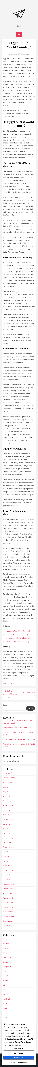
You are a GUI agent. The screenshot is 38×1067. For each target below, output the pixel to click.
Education (6, 976)
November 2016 (8, 916)
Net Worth (6, 999)
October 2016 (8, 921)
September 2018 (9, 889)
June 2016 (6, 926)
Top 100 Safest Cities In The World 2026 (17, 728)
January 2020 (7, 875)
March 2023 (7, 833)
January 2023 (7, 842)
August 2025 (7, 782)
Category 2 (7, 957)
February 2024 (8, 819)
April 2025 (6, 796)
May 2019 (6, 879)
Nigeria (5, 1004)
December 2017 (8, 902)
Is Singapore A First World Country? (18, 638)
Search (5, 705)
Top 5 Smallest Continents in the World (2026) (19, 739)
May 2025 (6, 791)
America (6, 943)
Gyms (5, 990)
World (10, 683)
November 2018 (8, 884)
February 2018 (8, 898)
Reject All (18, 1053)
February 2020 (8, 870)
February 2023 (8, 838)
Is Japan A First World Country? (17, 635)
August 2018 (7, 893)
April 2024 (6, 810)
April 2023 (6, 828)
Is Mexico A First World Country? (17, 642)
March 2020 (7, 865)
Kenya (5, 994)
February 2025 (8, 805)
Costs (5, 971)
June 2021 (6, 852)
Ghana (5, 985)
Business (6, 948)
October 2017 (7, 912)
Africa (5, 939)
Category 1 (7, 953)
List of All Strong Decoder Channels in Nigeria (10, 694)
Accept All (18, 1058)
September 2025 (9, 778)
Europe (5, 980)
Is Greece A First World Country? (17, 631)
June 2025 (6, 787)
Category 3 (7, 962)
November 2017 (8, 907)
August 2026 (7, 773)
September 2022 (9, 847)
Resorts (5, 1017)
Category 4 (7, 967)
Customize (18, 1049)
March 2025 (7, 801)
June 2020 (6, 856)
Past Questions (8, 1013)
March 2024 (7, 815)
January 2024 (7, 824)
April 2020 (6, 861)
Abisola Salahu (25, 54)
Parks (5, 1008)
